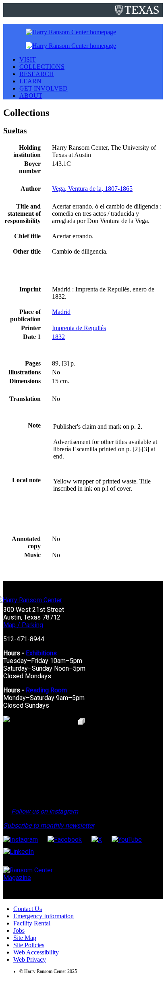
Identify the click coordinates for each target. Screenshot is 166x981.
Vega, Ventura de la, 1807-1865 (92, 188)
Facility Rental (31, 923)
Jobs (19, 930)
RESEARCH (36, 73)
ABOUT (30, 95)
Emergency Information (43, 916)
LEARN (30, 81)
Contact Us (27, 908)
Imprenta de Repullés (79, 327)
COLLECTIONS (41, 66)
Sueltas (15, 130)
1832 (58, 336)
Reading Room (46, 690)
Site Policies (28, 945)
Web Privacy (29, 959)
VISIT (27, 59)
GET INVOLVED (43, 88)
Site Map (24, 937)
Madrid (61, 311)
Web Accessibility (36, 952)
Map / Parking (23, 625)
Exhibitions (41, 653)
